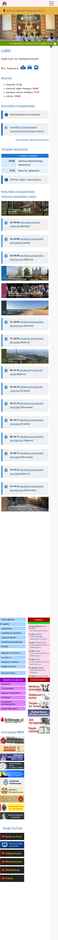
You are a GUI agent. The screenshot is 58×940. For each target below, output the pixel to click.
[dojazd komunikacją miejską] (36, 68)
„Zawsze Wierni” (8, 637)
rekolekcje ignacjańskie (11, 642)
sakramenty (6, 628)
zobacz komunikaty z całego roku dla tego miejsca (32, 140)
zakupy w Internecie (10, 693)
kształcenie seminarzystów (8, 703)
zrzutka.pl (5, 697)
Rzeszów (38, 634)
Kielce (37, 659)
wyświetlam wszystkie (39, 623)
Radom (37, 651)
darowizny (6, 684)
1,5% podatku (7, 688)
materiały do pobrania (11, 633)
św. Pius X (6, 657)
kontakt (4, 646)
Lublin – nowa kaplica (30, 179)
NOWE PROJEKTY (9, 709)
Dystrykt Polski (8, 673)
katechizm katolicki (10, 662)
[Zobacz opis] (25, 217)
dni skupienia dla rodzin (39, 631)
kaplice (6, 624)
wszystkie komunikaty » (39, 680)
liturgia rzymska (8, 666)
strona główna (7, 619)
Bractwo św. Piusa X (10, 653)
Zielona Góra (40, 643)
